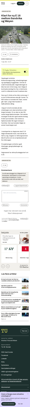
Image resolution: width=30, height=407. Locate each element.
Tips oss (24, 331)
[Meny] (27, 3)
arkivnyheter (6, 11)
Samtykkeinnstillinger (8, 368)
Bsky (3, 362)
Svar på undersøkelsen (8, 403)
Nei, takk (20, 403)
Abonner (20, 3)
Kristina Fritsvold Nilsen (9, 340)
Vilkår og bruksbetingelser (9, 371)
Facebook (4, 355)
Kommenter (15, 54)
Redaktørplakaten (15, 381)
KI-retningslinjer (6, 375)
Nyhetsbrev (5, 365)
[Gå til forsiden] (3, 3)
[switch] (25, 72)
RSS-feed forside (7, 352)
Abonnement (5, 387)
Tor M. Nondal (6, 347)
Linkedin (4, 358)
